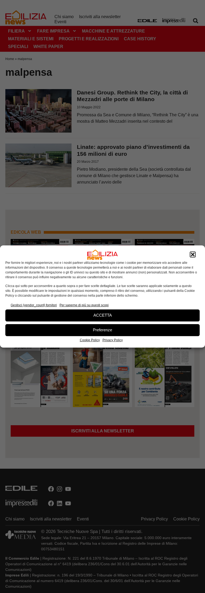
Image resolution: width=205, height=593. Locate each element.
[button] (192, 254)
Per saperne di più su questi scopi (84, 305)
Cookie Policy (90, 340)
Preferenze (102, 330)
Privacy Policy (112, 340)
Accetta (102, 315)
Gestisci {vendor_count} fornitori (34, 305)
